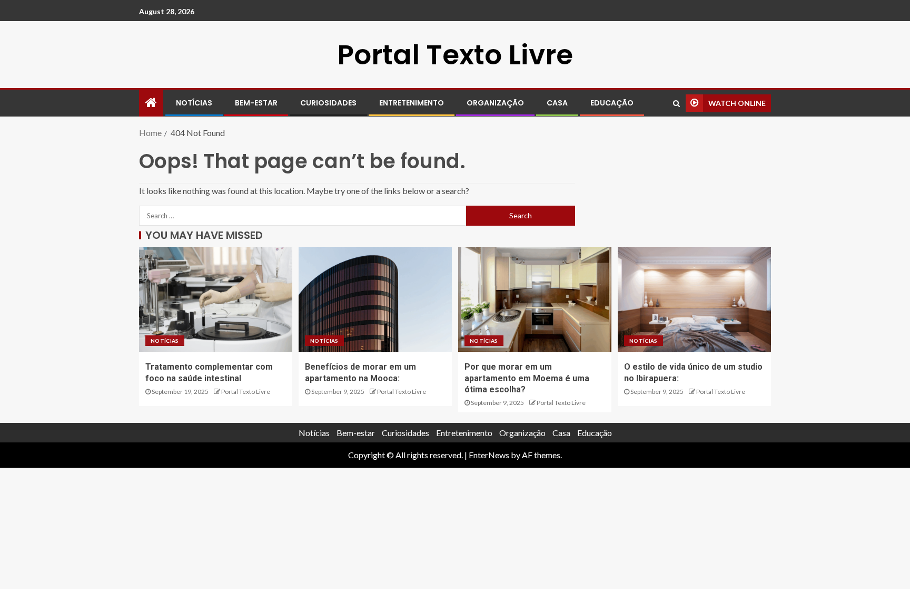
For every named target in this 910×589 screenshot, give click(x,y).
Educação (612, 103)
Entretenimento (411, 103)
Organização (495, 103)
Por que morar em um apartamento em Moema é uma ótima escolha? (526, 378)
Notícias (194, 103)
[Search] (676, 103)
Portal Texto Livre (455, 54)
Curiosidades (328, 103)
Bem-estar (256, 103)
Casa (557, 103)
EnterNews (489, 455)
